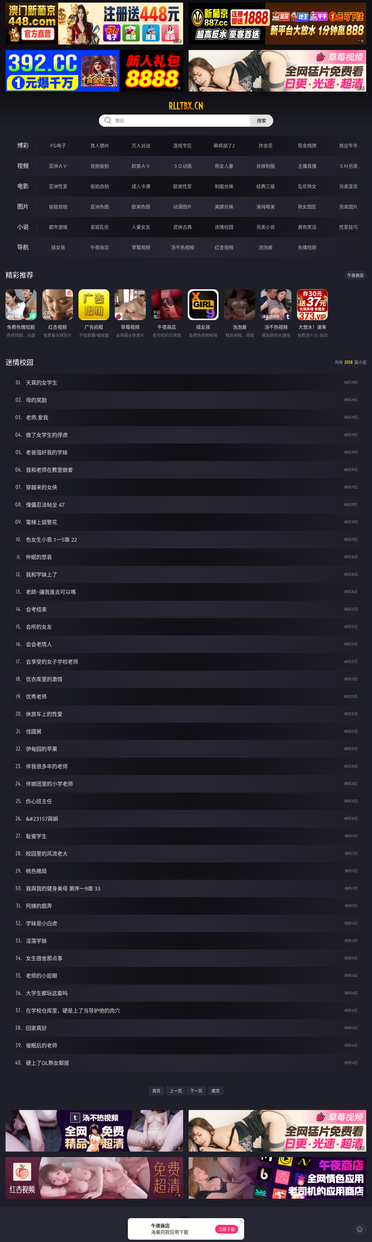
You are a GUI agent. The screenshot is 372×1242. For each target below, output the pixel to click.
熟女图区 (307, 207)
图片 (23, 206)
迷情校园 (224, 227)
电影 (23, 186)
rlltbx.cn (186, 106)
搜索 (261, 120)
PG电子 (58, 145)
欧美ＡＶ (141, 166)
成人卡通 (141, 186)
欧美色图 (141, 207)
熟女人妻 (224, 166)
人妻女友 (141, 227)
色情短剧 (307, 247)
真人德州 (99, 145)
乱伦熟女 (307, 186)
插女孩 (58, 247)
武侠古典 (182, 227)
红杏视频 (224, 247)
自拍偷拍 (99, 166)
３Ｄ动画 (182, 166)
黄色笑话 (307, 227)
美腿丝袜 (224, 207)
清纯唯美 (265, 207)
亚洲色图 (99, 207)
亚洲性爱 (58, 186)
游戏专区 (182, 145)
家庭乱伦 (99, 227)
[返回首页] (359, 1229)
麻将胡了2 (224, 145)
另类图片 (348, 207)
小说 (23, 227)
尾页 (216, 1090)
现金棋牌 (307, 145)
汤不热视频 (182, 247)
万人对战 (141, 145)
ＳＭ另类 (348, 166)
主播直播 (307, 166)
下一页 (196, 1090)
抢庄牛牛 (348, 145)
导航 (23, 247)
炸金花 (266, 145)
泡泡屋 (266, 247)
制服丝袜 (224, 186)
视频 (23, 166)
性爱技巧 (348, 227)
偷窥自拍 (58, 207)
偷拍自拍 (99, 186)
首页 (156, 1090)
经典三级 (265, 186)
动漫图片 (182, 207)
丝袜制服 (265, 166)
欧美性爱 (182, 186)
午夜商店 (99, 247)
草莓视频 (141, 247)
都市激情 (58, 227)
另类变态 (348, 186)
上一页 (176, 1090)
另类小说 (265, 227)
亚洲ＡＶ (58, 166)
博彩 (23, 145)
